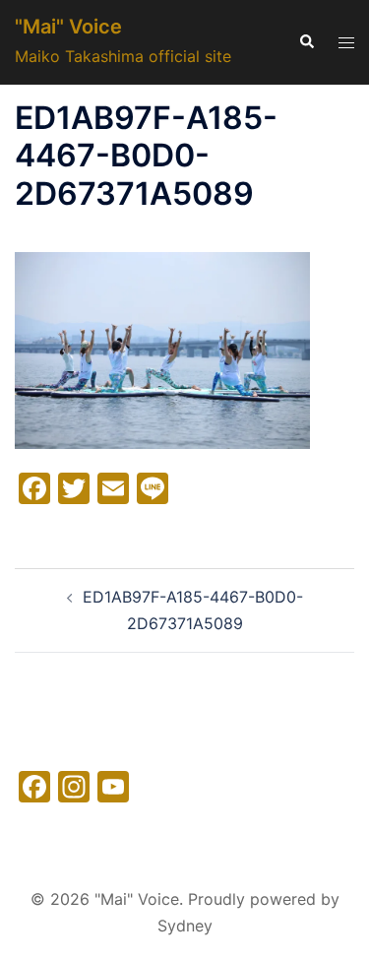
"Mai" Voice (68, 26)
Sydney (185, 925)
